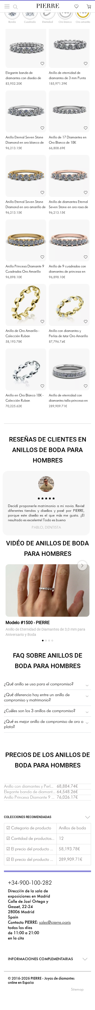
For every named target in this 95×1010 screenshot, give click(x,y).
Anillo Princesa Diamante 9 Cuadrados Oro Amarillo (49, 797)
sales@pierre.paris (55, 923)
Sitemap (77, 989)
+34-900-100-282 (30, 883)
